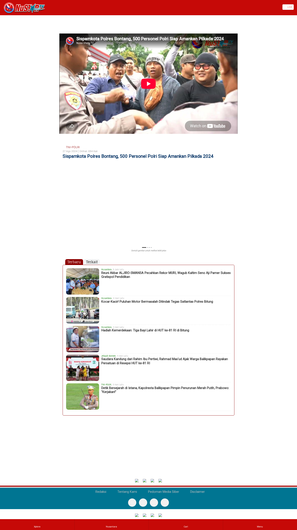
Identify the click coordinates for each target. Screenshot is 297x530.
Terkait (92, 262)
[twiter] (154, 502)
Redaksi (100, 492)
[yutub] (143, 502)
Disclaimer (197, 492)
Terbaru (74, 262)
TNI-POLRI (72, 147)
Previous (65, 210)
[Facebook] (132, 502)
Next (232, 210)
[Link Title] (1, 7)
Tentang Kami (127, 492)
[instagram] (164, 502)
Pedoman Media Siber (163, 492)
